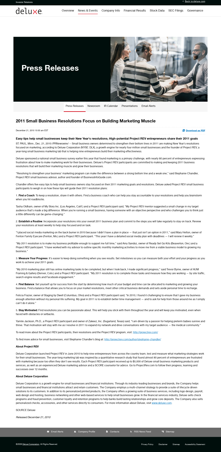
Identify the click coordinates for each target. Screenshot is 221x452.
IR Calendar (111, 106)
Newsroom (94, 106)
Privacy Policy (147, 445)
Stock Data (157, 10)
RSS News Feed (140, 431)
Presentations (130, 106)
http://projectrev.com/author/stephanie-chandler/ (132, 340)
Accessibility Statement (195, 445)
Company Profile (84, 431)
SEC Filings (175, 10)
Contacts (112, 431)
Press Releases (75, 106)
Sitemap (168, 431)
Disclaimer (163, 445)
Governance (195, 10)
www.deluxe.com (162, 403)
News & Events (88, 10)
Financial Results (135, 10)
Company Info (111, 10)
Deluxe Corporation (30, 444)
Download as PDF (195, 131)
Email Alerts (148, 106)
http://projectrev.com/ (145, 332)
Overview (68, 10)
